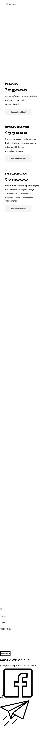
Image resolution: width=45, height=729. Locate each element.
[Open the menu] (37, 4)
